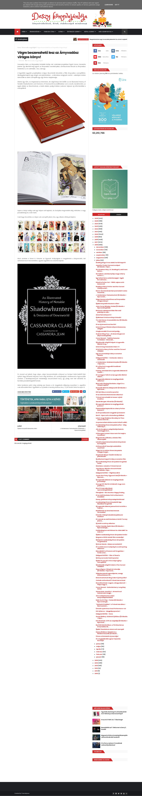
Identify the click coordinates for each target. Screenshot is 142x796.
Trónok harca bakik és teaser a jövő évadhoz (109, 398)
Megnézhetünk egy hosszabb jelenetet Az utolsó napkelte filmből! (94, 39)
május (98, 646)
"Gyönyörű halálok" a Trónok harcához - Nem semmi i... (111, 605)
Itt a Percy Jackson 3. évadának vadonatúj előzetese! (111, 744)
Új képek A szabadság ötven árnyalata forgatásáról (110, 541)
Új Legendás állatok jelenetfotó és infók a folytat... (111, 507)
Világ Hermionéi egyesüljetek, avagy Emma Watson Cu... (109, 574)
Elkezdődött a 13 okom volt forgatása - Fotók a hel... (110, 552)
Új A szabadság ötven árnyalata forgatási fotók (111, 462)
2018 (96, 240)
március (99, 652)
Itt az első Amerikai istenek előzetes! (109, 395)
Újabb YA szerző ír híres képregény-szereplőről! (109, 561)
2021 (96, 232)
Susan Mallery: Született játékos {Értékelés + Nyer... (111, 617)
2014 (96, 663)
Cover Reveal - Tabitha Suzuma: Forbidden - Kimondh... (108, 339)
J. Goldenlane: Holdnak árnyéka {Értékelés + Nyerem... (111, 363)
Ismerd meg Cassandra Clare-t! (107, 347)
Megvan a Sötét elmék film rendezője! (110, 537)
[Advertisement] (110, 150)
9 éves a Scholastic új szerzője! (107, 636)
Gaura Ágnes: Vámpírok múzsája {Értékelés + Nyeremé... (108, 570)
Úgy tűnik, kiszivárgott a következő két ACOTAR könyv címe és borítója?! (113, 713)
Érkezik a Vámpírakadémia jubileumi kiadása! (109, 516)
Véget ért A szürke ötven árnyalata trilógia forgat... (109, 451)
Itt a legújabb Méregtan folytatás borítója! (108, 639)
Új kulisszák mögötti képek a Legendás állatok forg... (110, 343)
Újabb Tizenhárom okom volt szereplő (110, 629)
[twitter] (119, 794)
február (99, 654)
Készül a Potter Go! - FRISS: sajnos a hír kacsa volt (110, 283)
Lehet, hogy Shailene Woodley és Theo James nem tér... (110, 419)
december (100, 247)
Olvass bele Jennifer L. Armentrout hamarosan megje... (109, 592)
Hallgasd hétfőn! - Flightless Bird (108, 473)
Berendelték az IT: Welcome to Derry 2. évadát (113, 728)
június (98, 644)
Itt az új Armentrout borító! (106, 324)
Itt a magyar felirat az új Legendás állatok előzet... (111, 376)
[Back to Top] (126, 794)
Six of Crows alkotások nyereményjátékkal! (104, 489)
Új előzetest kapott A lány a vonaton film (111, 459)
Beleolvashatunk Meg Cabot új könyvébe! (111, 578)
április (98, 649)
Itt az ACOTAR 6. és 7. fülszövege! (112, 720)
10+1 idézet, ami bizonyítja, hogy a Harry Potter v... (110, 274)
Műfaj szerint (89, 32)
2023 (96, 226)
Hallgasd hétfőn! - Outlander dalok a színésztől (109, 359)
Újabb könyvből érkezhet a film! (107, 304)
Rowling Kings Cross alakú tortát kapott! (111, 263)
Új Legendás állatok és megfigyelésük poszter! (110, 405)
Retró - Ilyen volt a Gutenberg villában (110, 415)
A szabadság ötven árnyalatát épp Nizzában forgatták (108, 503)
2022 (96, 229)
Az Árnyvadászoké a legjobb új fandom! (110, 413)
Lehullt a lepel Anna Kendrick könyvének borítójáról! (111, 443)
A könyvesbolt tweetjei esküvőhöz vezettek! (108, 447)
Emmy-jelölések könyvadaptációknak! (110, 499)
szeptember (101, 255)
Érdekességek (35, 32)
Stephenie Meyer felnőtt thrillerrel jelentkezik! (109, 455)
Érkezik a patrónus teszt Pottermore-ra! (111, 609)
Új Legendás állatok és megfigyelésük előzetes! (110, 380)
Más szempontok (105, 32)
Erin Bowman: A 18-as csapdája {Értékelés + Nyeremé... (111, 621)
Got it (117, 5)
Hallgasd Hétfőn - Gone (104, 614)
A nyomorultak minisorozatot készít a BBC (111, 422)
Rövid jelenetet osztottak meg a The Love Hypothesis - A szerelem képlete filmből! (74, 417)
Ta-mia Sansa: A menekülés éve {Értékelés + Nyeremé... (111, 321)
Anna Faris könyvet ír (103, 315)
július (98, 260)
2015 (96, 660)
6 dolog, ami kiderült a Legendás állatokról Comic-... (111, 371)
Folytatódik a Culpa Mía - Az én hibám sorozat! (51, 418)
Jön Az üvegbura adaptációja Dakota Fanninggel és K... (109, 430)
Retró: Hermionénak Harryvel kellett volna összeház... (111, 291)
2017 (96, 242)
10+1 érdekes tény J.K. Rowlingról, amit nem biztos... (111, 270)
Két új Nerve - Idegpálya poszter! (108, 611)
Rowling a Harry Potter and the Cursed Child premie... (110, 287)
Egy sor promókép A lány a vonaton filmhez (109, 354)
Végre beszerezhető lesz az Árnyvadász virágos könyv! (110, 300)
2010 (96, 673)
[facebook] (113, 794)
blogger (85, 439)
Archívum (101, 214)
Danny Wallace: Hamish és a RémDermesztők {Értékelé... (107, 633)
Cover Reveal (45, 414)
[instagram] (116, 794)
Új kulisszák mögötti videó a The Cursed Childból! (110, 566)
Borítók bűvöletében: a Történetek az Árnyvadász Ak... (110, 626)
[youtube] (124, 794)
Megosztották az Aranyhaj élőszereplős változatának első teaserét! (114, 736)
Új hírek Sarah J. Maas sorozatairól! (109, 544)
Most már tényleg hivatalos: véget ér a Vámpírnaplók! (110, 384)
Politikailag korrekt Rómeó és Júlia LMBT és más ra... (111, 531)
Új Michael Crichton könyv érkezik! (108, 317)
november (100, 250)
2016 (96, 245)
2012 (96, 668)
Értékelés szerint (73, 32)
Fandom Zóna (49, 32)
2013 (96, 666)
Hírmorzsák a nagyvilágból (29, 47)
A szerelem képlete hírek (71, 412)
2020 (97, 234)
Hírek (24, 32)
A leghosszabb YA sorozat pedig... (108, 331)
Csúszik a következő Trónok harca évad (110, 580)
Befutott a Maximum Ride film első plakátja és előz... (108, 311)
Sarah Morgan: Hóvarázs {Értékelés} (109, 401)
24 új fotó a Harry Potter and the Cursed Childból (110, 350)
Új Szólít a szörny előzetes (105, 523)
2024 (97, 224)
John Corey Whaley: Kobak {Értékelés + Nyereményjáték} (110, 307)
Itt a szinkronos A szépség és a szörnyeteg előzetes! (111, 547)
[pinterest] (121, 794)
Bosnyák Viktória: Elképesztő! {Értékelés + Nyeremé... (111, 388)
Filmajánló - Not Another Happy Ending (110, 493)
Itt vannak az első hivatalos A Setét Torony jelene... (111, 520)
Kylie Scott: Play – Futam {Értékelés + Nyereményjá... (109, 601)
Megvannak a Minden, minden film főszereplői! (108, 438)
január (98, 657)
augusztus (100, 258)
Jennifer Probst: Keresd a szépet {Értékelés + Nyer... (108, 266)
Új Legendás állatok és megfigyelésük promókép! (110, 480)
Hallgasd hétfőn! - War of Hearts (108, 555)
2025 (96, 221)
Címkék (118, 214)
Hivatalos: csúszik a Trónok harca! (108, 466)
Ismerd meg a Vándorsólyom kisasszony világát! (111, 328)
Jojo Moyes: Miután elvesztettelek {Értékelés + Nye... (108, 469)
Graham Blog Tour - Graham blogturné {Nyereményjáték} (110, 335)
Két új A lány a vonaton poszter (107, 392)
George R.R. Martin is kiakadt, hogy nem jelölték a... (110, 485)
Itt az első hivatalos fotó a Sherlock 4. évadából (109, 496)
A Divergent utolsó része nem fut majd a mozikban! (111, 434)
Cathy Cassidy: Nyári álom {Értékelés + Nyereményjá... (110, 527)
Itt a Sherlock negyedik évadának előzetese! (108, 367)
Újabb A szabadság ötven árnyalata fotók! (111, 535)
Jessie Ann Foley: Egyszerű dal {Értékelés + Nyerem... (111, 476)
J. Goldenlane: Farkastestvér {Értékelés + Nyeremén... (111, 296)
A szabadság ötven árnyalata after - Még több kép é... (111, 426)
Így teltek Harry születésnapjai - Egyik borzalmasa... (110, 279)
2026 (96, 218)
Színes (60, 32)
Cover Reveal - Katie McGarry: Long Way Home (111, 588)
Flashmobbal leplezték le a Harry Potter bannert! (110, 409)
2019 (96, 237)
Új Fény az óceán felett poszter (107, 558)
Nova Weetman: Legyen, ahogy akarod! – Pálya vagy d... (111, 584)
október (99, 252)
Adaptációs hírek (66, 39)
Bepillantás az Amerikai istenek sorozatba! (107, 511)
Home (19, 47)
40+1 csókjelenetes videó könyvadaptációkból (105, 596)
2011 (96, 671)
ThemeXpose (25, 793)
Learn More (109, 5)
